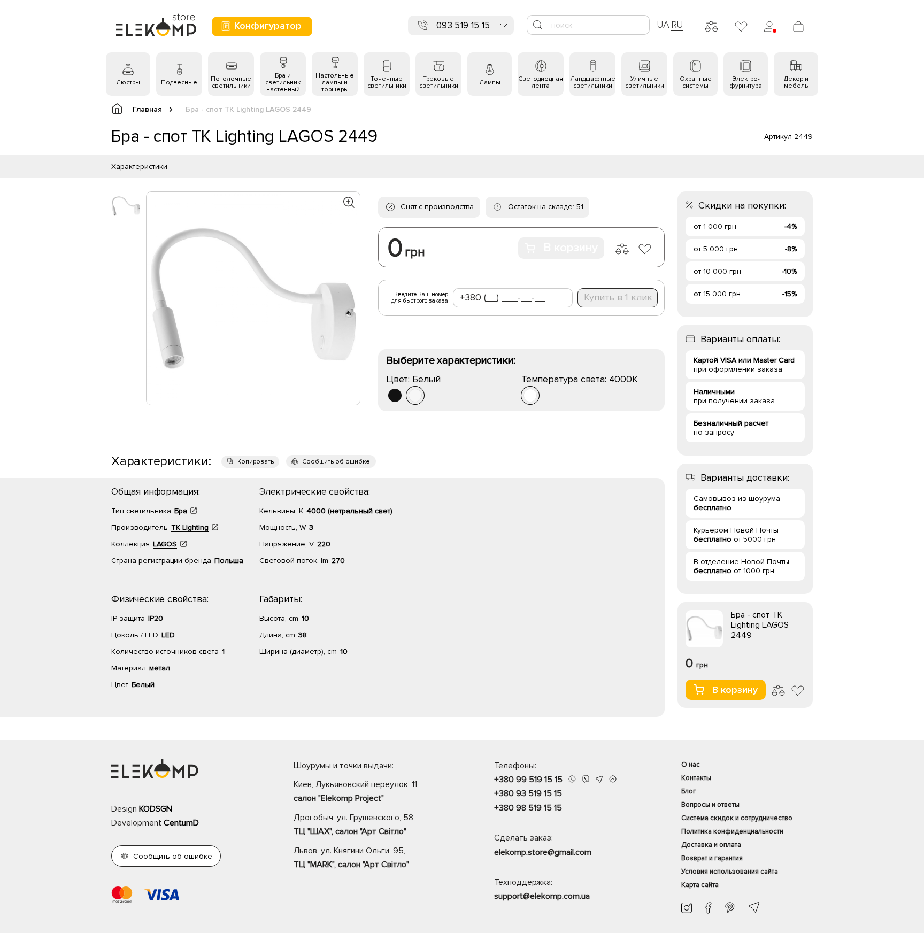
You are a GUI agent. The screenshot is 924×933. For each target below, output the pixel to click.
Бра (180, 510)
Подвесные (179, 83)
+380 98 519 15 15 (528, 808)
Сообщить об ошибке (336, 462)
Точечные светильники (386, 82)
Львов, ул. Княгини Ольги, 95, (351, 857)
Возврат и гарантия (712, 858)
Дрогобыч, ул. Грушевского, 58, (354, 824)
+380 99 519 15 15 (528, 779)
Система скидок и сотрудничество (736, 818)
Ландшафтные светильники (592, 82)
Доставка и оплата (711, 845)
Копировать (255, 462)
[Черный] (395, 395)
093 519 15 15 (463, 25)
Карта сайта (700, 885)
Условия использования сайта (729, 871)
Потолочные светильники (231, 82)
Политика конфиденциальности (732, 831)
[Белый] (415, 395)
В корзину (570, 248)
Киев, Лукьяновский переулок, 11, (356, 791)
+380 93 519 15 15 (528, 793)
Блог (688, 791)
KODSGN (155, 809)
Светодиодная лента (540, 82)
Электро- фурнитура (745, 82)
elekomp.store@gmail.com (542, 852)
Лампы (489, 83)
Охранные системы (696, 82)
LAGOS (165, 544)
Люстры (128, 83)
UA (663, 24)
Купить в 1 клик (618, 297)
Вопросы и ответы (710, 804)
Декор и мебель (796, 82)
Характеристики (139, 166)
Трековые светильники (438, 82)
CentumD (181, 823)
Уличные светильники (644, 82)
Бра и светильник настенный (283, 83)
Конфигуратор (268, 26)
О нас (690, 764)
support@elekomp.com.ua (542, 896)
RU (677, 24)
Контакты (696, 778)
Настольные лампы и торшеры (334, 83)
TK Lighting (190, 527)
